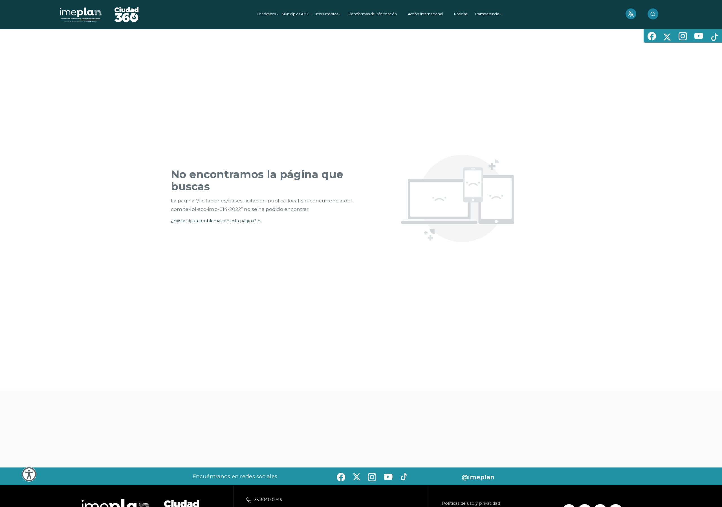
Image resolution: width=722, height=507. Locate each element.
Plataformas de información (372, 14)
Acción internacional (425, 14)
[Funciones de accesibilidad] (29, 474)
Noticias (461, 14)
